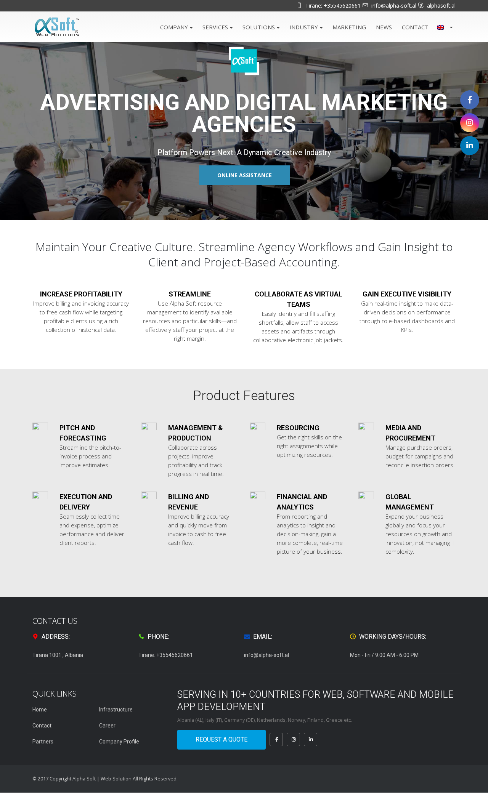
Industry (303, 27)
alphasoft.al (441, 5)
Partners (42, 742)
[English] (444, 26)
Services (215, 27)
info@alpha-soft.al (393, 5)
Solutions (258, 27)
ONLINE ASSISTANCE (244, 175)
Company (174, 27)
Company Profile (119, 742)
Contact (415, 27)
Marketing (349, 27)
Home (39, 709)
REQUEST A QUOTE (221, 739)
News (384, 27)
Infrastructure (116, 709)
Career (107, 726)
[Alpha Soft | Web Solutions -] (57, 27)
